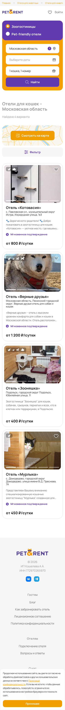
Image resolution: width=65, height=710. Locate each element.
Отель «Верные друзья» (27, 296)
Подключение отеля (32, 646)
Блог (32, 602)
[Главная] (12, 12)
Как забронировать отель (32, 609)
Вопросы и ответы (32, 653)
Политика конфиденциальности (32, 623)
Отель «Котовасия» (23, 208)
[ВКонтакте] (28, 579)
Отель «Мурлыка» (22, 474)
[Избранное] (50, 12)
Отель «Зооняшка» (23, 388)
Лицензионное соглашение (32, 616)
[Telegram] (36, 579)
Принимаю (32, 703)
